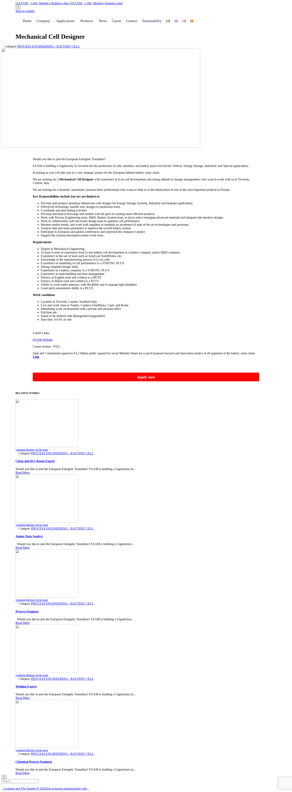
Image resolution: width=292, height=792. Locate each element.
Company (43, 21)
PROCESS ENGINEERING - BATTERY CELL (48, 46)
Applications (65, 21)
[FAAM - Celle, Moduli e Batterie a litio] (69, 3)
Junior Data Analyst (29, 536)
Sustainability (152, 21)
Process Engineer (27, 611)
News (103, 21)
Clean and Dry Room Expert (35, 461)
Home (27, 21)
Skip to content (24, 11)
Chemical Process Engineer (33, 761)
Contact (131, 21)
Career (116, 21)
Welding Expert (26, 686)
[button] (22, 472)
